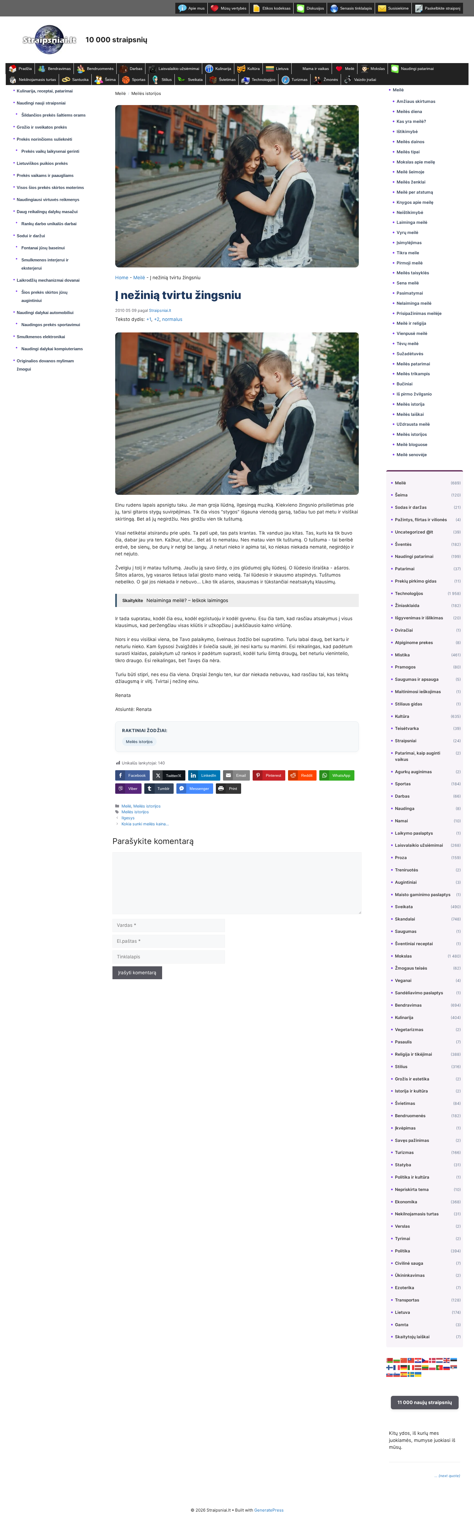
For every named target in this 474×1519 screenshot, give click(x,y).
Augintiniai (406, 882)
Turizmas (299, 79)
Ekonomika (406, 1201)
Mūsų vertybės (233, 8)
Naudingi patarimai (417, 68)
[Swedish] (411, 1374)
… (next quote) (447, 1475)
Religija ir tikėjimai (413, 1054)
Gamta (401, 1324)
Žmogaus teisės (411, 968)
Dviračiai (404, 630)
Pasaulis (403, 1041)
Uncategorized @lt (414, 532)
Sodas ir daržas (411, 507)
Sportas (138, 79)
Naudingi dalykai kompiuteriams (52, 348)
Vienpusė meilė (412, 333)
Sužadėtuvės (410, 353)
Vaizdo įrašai (365, 79)
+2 (156, 319)
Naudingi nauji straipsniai (41, 103)
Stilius (167, 79)
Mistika (402, 654)
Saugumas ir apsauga (417, 679)
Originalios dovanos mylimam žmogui (45, 364)
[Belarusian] (389, 1360)
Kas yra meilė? (411, 121)
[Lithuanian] (425, 1367)
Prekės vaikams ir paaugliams (45, 175)
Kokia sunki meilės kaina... (145, 823)
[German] (404, 1367)
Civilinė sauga (409, 1263)
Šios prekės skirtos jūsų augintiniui (44, 296)
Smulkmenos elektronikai (41, 336)
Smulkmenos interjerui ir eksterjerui (45, 264)
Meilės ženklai (411, 182)
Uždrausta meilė (413, 424)
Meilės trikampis (413, 373)
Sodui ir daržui (31, 235)
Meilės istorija (411, 404)
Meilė (349, 68)
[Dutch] (439, 1360)
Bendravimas (59, 68)
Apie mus (196, 8)
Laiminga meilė (412, 222)
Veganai (403, 980)
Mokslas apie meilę (416, 162)
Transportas (407, 1300)
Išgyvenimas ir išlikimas (419, 617)
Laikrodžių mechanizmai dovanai (48, 280)
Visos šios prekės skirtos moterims (50, 187)
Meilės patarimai (413, 363)
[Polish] (432, 1367)
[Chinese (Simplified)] (404, 1360)
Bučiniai (405, 383)
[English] (446, 1360)
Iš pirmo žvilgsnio (414, 394)
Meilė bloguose (412, 444)
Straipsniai (405, 740)
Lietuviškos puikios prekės (42, 163)
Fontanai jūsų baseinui (43, 247)
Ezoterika (404, 1287)
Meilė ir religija (411, 323)
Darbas (136, 68)
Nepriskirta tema (412, 1189)
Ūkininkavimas (410, 1275)
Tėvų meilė (408, 343)
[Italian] (411, 1367)
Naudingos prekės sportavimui (50, 324)
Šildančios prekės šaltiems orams (53, 115)
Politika (402, 1250)
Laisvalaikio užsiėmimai (179, 68)
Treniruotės (406, 870)
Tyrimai (402, 1238)
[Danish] (432, 1360)
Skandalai (405, 919)
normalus (172, 319)
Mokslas (378, 68)
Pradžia (25, 68)
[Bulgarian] (396, 1360)
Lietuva (282, 68)
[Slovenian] (396, 1374)
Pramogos (405, 667)
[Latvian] (418, 1367)
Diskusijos (315, 8)
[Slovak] (389, 1374)
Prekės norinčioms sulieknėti (44, 139)
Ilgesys (128, 817)
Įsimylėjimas (409, 242)
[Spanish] (404, 1374)
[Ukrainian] (418, 1374)
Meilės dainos (410, 141)
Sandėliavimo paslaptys (419, 992)
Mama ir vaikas (316, 68)
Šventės (403, 544)
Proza (401, 857)
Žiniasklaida (407, 605)
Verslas (402, 1226)
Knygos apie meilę (415, 202)
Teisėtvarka (407, 728)
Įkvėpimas (405, 1128)
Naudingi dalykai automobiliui (45, 312)
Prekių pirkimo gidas (415, 581)
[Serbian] (454, 1367)
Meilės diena (409, 111)
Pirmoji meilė (410, 263)
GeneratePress (269, 1510)
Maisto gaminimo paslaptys (422, 894)
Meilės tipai (408, 151)
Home (121, 277)
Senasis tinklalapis (356, 8)
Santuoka (80, 79)
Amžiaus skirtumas (416, 101)
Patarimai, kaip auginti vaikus (417, 756)
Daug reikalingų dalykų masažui (47, 211)
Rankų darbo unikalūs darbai (49, 223)
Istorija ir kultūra (411, 1091)
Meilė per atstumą (415, 192)
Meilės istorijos (146, 93)
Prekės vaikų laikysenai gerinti (50, 151)
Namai (401, 820)
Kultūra (253, 68)
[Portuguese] (439, 1367)
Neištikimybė (410, 212)
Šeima (110, 79)
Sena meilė (408, 283)
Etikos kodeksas (276, 8)
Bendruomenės (100, 68)
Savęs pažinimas (412, 1140)
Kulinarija (223, 68)
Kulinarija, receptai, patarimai (45, 91)
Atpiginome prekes (414, 642)
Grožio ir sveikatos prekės (42, 127)
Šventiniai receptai (414, 943)
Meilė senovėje (412, 454)
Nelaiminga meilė (414, 303)
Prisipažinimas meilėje (419, 313)
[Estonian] (454, 1360)
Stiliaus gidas (408, 704)
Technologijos (263, 79)
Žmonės (331, 79)
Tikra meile (408, 252)
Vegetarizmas (409, 1029)
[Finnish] (389, 1367)
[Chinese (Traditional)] (411, 1360)
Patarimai (404, 568)
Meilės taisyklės (413, 272)
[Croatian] (418, 1360)
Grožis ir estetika (412, 1079)
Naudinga (404, 808)
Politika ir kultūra (412, 1177)
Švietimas (227, 79)
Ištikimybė (407, 131)
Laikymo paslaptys (414, 833)
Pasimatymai (410, 293)
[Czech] (425, 1360)
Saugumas (405, 931)
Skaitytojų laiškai (412, 1336)
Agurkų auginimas (413, 771)
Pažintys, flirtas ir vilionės (421, 519)
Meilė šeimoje (410, 171)
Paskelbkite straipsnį (442, 8)
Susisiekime (398, 8)
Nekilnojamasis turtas (37, 79)
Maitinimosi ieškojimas (418, 691)
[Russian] (446, 1367)
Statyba (403, 1164)
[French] (396, 1367)
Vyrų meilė (407, 232)
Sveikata (195, 79)
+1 (148, 319)
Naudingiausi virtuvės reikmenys (48, 199)
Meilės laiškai (410, 414)
